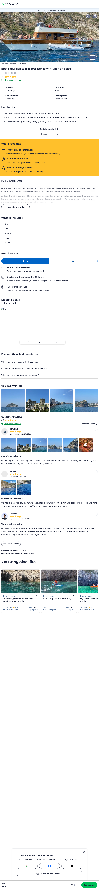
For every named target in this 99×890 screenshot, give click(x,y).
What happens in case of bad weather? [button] (19, 361)
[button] (70, 885)
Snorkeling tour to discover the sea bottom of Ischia (19, 599)
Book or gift (89, 885)
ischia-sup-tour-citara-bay (57, 598)
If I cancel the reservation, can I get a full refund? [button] (24, 368)
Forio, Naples (10, 72)
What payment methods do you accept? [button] (20, 375)
